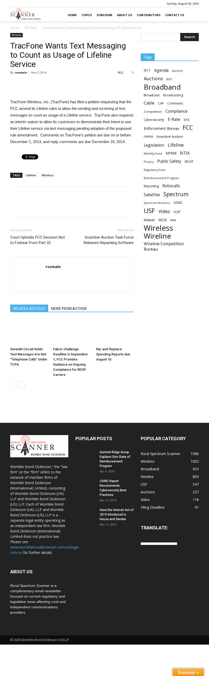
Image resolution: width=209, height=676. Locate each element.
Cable (149, 103)
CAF (161, 103)
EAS (187, 119)
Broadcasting (173, 95)
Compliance (176, 111)
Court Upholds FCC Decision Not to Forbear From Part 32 (37, 240)
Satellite (152, 194)
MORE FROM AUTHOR (69, 309)
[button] (193, 15)
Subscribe (104, 15)
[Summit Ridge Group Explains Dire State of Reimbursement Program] (85, 457)
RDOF (189, 161)
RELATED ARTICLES (29, 309)
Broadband (162, 87)
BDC (169, 79)
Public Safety (169, 161)
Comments (175, 103)
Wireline (157, 236)
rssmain (21, 72)
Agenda (161, 70)
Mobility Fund (153, 153)
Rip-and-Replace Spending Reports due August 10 (113, 354)
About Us (124, 15)
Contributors (149, 15)
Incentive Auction (170, 136)
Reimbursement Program (161, 178)
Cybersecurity (154, 120)
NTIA (185, 153)
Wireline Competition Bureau (164, 246)
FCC (188, 127)
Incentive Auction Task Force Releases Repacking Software (109, 240)
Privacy (149, 162)
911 (147, 70)
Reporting (151, 186)
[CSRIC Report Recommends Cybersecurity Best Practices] (85, 486)
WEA (173, 220)
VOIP (177, 212)
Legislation (154, 145)
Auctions (153, 78)
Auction (177, 71)
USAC (178, 202)
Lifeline (31, 175)
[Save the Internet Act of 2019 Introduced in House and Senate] (85, 515)
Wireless (31, 28)
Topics (86, 15)
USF (149, 210)
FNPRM (148, 136)
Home (72, 15)
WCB (163, 219)
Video (164, 211)
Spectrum (176, 194)
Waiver (149, 219)
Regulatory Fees (154, 170)
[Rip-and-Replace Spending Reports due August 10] (115, 332)
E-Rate (174, 119)
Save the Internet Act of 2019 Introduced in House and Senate (117, 514)
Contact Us (174, 15)
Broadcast (152, 95)
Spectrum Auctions (157, 203)
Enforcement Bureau (161, 128)
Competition (153, 111)
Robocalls (171, 186)
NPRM (171, 153)
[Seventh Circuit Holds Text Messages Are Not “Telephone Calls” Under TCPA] (29, 332)
